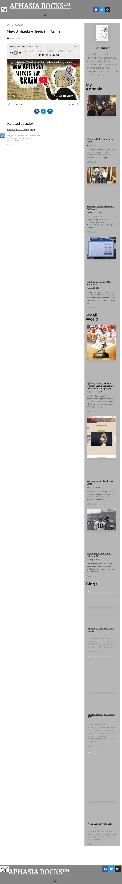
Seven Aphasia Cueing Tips (21, 129)
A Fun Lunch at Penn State (100, 824)
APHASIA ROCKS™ (40, 6)
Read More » (11, 145)
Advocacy (15, 25)
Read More (91, 162)
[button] (45, 15)
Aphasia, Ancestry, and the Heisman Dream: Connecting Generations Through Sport (100, 386)
